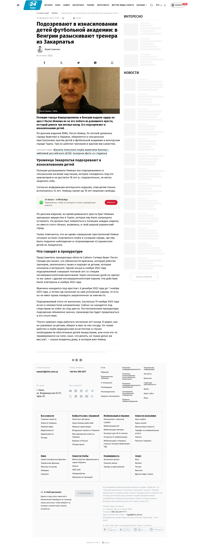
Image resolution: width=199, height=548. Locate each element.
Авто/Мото (103, 5)
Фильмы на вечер (49, 467)
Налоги (138, 437)
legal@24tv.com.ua (134, 515)
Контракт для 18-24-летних (116, 433)
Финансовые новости (144, 427)
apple (125, 529)
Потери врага (78, 444)
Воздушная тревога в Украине (85, 430)
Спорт (138, 456)
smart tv (140, 529)
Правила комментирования (130, 400)
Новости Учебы (80, 456)
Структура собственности (150, 383)
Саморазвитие (78, 473)
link (70, 390)
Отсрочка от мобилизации (115, 437)
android (110, 529)
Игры (146, 398)
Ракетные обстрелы (81, 419)
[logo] (32, 5)
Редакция (105, 372)
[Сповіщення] (165, 5)
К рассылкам (84, 493)
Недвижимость (111, 456)
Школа (75, 466)
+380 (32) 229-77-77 (118, 512)
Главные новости (48, 419)
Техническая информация (149, 368)
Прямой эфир (47, 427)
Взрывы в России (80, 441)
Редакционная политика (107, 377)
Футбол (48, 5)
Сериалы (45, 474)
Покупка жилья (110, 463)
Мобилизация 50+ (111, 426)
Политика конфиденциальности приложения (131, 385)
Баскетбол (78, 5)
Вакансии (148, 378)
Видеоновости (47, 430)
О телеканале (106, 383)
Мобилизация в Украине (116, 415)
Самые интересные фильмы (53, 459)
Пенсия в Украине (143, 441)
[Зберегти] (112, 63)
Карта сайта (149, 393)
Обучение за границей (82, 477)
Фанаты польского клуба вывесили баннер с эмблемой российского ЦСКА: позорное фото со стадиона (73, 151)
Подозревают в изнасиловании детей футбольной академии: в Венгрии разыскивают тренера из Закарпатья (90, 13)
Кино (43, 456)
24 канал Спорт (43, 13)
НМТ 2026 (76, 470)
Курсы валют (141, 423)
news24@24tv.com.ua (47, 371)
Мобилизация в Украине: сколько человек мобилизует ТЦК (117, 444)
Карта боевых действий (82, 423)
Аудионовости (47, 434)
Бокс (58, 5)
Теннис (90, 5)
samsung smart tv (156, 529)
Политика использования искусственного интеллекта (128, 376)
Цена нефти (140, 419)
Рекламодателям (108, 392)
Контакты (148, 374)
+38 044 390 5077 (77, 371)
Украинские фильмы (50, 463)
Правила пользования (110, 396)
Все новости (47, 415)
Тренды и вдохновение (114, 467)
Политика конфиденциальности (131, 368)
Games (66, 5)
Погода (44, 438)
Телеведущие (106, 387)
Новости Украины (49, 423)
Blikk (50, 55)
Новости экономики (145, 415)
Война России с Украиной (85, 415)
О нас (103, 368)
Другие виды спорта (123, 5)
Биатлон (139, 470)
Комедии (45, 470)
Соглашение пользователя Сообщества (128, 393)
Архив (146, 389)
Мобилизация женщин (114, 430)
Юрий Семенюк (52, 49)
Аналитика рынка (111, 459)
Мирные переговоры (81, 427)
